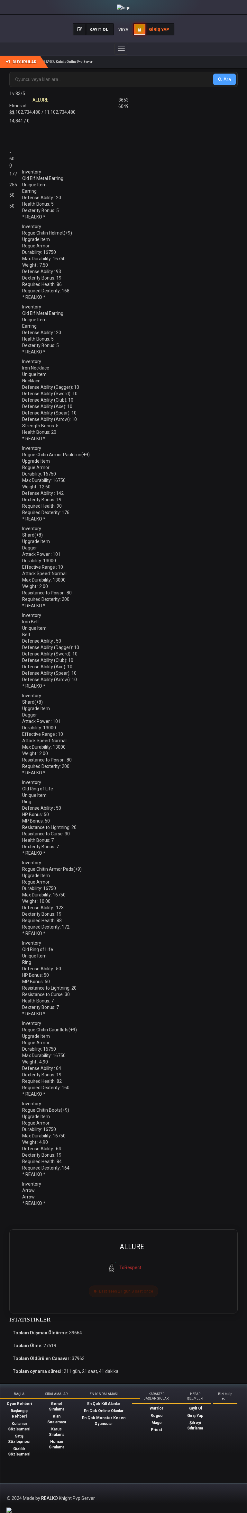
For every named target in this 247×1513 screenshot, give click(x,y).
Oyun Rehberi (19, 1404)
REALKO (50, 1498)
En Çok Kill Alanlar (103, 1404)
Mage (156, 1422)
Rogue (157, 1415)
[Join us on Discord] (9, 1510)
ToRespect (130, 1267)
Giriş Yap (195, 1415)
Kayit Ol (195, 1408)
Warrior (156, 1408)
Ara (227, 79)
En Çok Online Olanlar (104, 1411)
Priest (156, 1430)
